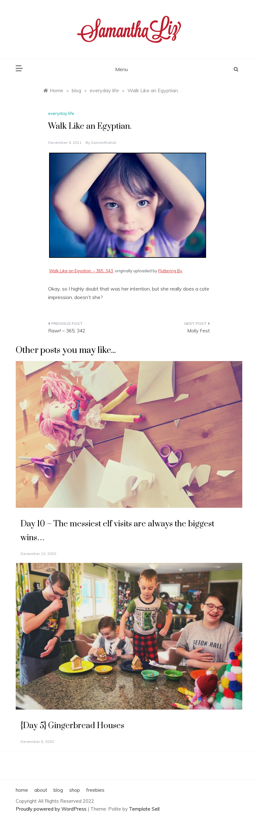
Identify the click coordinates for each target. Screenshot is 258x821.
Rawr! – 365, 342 (66, 331)
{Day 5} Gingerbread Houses (72, 726)
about (40, 790)
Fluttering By (170, 270)
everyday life (61, 113)
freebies (95, 790)
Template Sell (144, 809)
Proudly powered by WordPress (52, 809)
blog (58, 790)
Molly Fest (198, 331)
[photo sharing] (127, 204)
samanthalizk (103, 142)
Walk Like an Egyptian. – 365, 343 (81, 270)
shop (74, 790)
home (22, 790)
